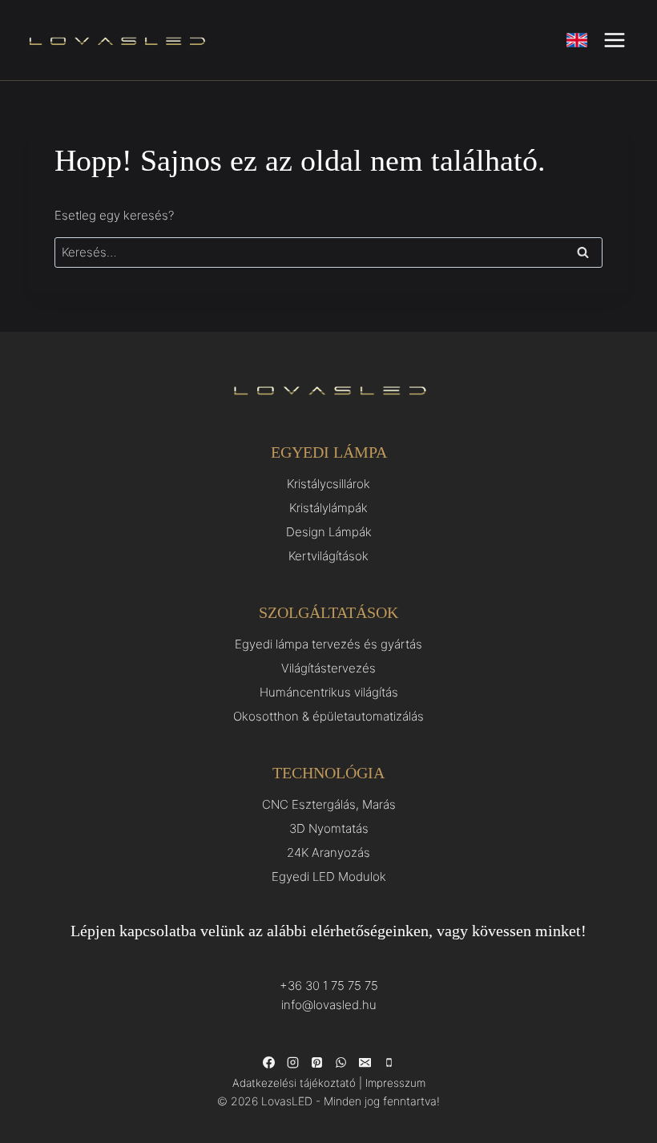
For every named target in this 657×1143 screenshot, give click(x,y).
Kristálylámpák (328, 507)
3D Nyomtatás (329, 828)
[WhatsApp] (340, 1063)
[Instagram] (292, 1063)
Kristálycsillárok (328, 483)
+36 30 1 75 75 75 (329, 985)
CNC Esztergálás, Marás (329, 804)
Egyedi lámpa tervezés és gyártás (328, 644)
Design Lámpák (329, 531)
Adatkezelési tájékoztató (294, 1082)
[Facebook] (268, 1063)
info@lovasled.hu (329, 1004)
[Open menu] (614, 39)
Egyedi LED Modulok (329, 876)
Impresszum (395, 1082)
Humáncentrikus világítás (329, 692)
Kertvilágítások (328, 555)
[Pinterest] (316, 1063)
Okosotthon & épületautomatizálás (328, 716)
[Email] (365, 1063)
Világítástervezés (328, 668)
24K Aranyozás (328, 852)
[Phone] (389, 1063)
